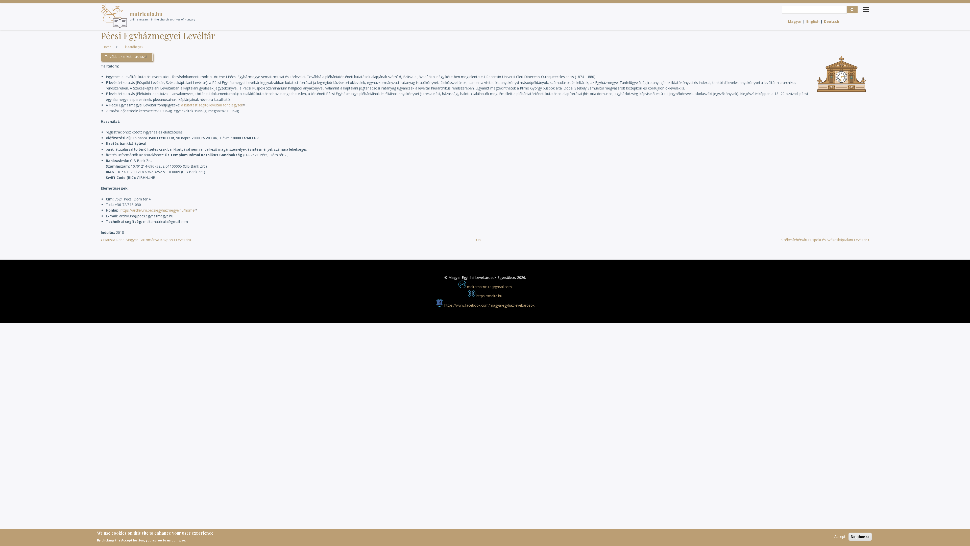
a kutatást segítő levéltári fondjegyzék (212, 105)
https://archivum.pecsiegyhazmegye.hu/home (157, 210)
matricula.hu (146, 13)
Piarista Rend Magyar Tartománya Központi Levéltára (146, 239)
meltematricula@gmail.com (489, 286)
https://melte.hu (488, 295)
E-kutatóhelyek (133, 47)
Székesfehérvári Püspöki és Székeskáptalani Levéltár (825, 239)
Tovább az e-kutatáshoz (125, 56)
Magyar (795, 21)
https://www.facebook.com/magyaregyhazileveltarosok (489, 305)
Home (107, 47)
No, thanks (860, 537)
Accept (839, 536)
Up (478, 239)
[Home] (114, 16)
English (812, 21)
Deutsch (831, 21)
